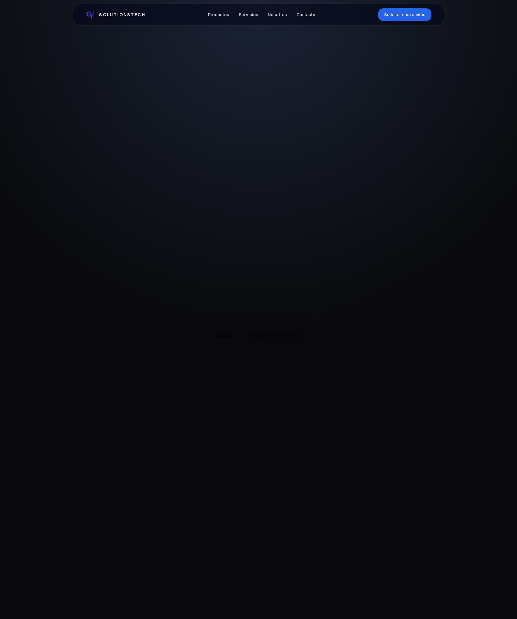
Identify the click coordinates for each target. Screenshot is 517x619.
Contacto (305, 14)
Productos (218, 14)
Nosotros (277, 14)
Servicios (248, 14)
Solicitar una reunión (404, 14)
